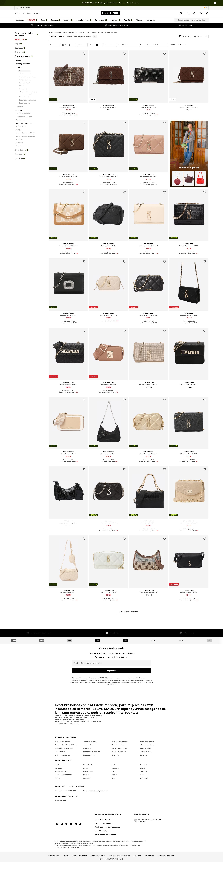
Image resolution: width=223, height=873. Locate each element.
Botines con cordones (119, 748)
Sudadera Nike (60, 752)
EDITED (86, 775)
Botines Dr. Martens (119, 752)
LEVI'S (142, 768)
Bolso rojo (115, 755)
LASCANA (58, 768)
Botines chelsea (88, 755)
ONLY (57, 765)
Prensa (65, 856)
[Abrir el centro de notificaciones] (194, 13)
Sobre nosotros (53, 856)
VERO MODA (87, 765)
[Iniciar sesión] (187, 13)
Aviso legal (137, 856)
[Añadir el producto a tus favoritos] (84, 53)
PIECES (85, 768)
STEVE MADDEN (111, 32)
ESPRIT (114, 775)
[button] (184, 36)
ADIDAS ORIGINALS (61, 771)
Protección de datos (98, 856)
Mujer (17, 13)
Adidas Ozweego (146, 752)
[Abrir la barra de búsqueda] (175, 20)
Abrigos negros (145, 748)
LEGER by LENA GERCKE (63, 775)
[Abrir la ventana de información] (215, 3)
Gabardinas (87, 748)
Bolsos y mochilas (75, 32)
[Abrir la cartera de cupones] (181, 13)
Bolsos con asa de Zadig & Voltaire (95, 791)
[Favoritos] (200, 13)
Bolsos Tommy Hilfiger (62, 742)
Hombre (26, 13)
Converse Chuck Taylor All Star (65, 745)
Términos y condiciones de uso (119, 856)
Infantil (37, 13)
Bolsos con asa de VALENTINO (65, 791)
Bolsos (87, 32)
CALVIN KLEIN (88, 771)
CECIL (114, 771)
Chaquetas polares (147, 745)
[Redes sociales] (57, 824)
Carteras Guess (88, 745)
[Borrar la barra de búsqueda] (207, 20)
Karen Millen (144, 765)
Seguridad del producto (166, 856)
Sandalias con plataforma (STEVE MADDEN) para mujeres (75, 717)
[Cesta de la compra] (207, 13)
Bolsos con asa (97, 32)
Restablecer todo (179, 44)
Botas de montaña (147, 742)
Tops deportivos (117, 745)
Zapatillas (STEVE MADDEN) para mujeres (70, 719)
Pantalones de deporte (91, 752)
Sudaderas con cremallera (64, 748)
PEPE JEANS (144, 778)
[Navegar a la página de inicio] (67, 815)
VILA (113, 765)
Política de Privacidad (78, 680)
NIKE (113, 778)
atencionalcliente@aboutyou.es (91, 682)
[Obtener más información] (68, 117)
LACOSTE (115, 768)
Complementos (61, 32)
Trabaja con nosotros (79, 856)
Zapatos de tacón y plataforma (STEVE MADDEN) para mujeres (78, 721)
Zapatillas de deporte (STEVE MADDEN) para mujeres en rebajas (78, 715)
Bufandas (143, 755)
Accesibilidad (149, 856)
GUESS (57, 778)
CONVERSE (87, 778)
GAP (141, 775)
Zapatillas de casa (89, 742)
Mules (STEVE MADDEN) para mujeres (68, 724)
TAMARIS (143, 771)
